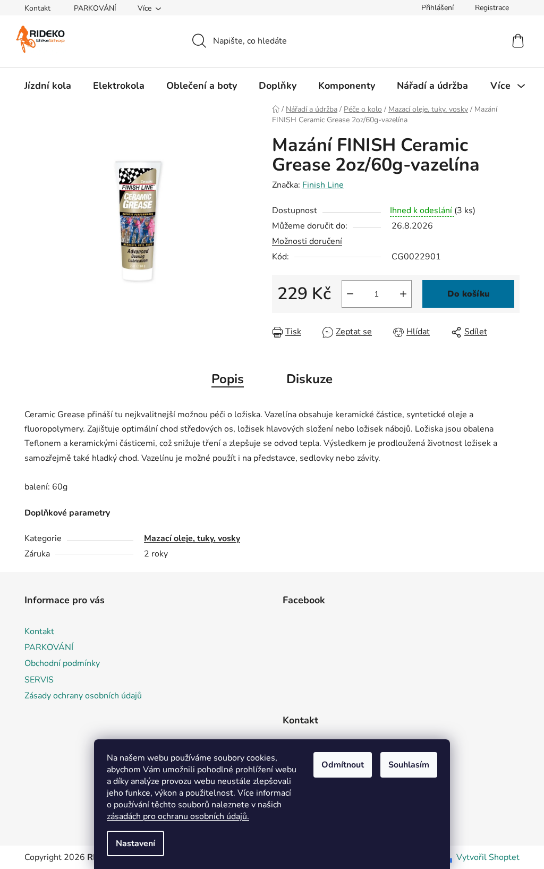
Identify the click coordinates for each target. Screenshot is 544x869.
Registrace (492, 8)
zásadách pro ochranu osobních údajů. (178, 816)
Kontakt (37, 8)
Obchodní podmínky (62, 663)
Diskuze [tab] (309, 378)
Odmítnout (342, 765)
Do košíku (468, 294)
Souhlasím (408, 765)
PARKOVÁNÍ (95, 8)
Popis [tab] (227, 378)
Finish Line (323, 185)
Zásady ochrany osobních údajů (83, 696)
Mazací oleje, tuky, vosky (192, 538)
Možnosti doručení (307, 241)
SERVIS (39, 680)
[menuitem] (48, 86)
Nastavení (135, 843)
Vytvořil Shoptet (488, 857)
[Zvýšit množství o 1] (403, 294)
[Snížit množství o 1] (350, 294)
